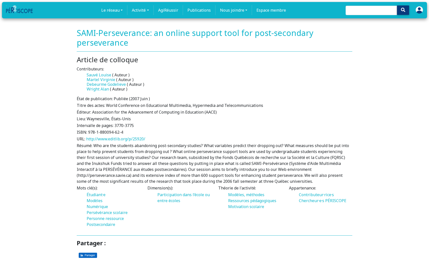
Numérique (97, 206)
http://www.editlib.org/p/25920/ (115, 139)
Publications (199, 10)
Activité (139, 10)
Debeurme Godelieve (106, 84)
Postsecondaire (101, 224)
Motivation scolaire (246, 206)
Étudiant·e (96, 194)
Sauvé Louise (99, 75)
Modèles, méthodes (246, 194)
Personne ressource (105, 218)
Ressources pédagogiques (252, 200)
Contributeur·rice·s (316, 194)
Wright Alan (98, 89)
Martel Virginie (101, 79)
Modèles (95, 200)
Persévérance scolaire (107, 212)
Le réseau (110, 10)
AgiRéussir (168, 10)
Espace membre (271, 10)
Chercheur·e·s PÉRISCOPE (322, 200)
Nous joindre (232, 10)
